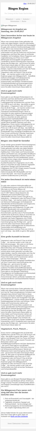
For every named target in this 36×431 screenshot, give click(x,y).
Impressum (25, 423)
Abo (24, 3)
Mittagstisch (9, 19)
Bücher (24, 21)
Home (10, 423)
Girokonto (26, 19)
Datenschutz (17, 423)
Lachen (18, 19)
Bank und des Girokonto (19, 416)
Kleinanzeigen (14, 21)
